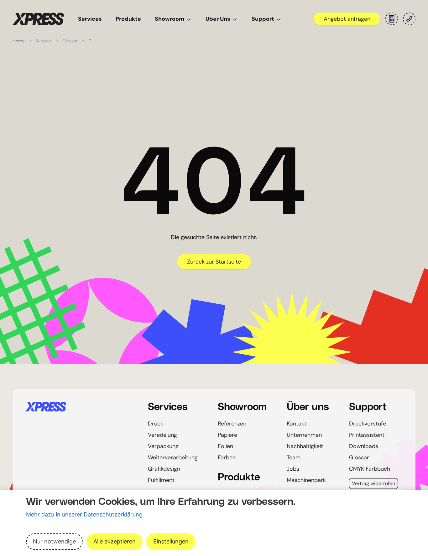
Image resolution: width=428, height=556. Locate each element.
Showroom (169, 19)
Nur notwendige (54, 541)
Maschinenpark (306, 480)
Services (90, 19)
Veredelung (162, 435)
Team (293, 457)
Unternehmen (304, 435)
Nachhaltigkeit (305, 446)
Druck (155, 423)
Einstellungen (171, 541)
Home (19, 41)
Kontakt (296, 423)
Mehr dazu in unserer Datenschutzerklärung (84, 514)
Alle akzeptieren (114, 541)
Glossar (359, 457)
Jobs (293, 469)
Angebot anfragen (347, 19)
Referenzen (232, 423)
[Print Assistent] (391, 19)
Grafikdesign (164, 469)
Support (263, 19)
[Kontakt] (409, 19)
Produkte (128, 19)
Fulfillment (161, 480)
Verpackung (163, 446)
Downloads (363, 446)
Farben (227, 457)
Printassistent (366, 435)
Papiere (227, 435)
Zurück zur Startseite (214, 261)
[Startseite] (79, 407)
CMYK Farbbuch (369, 469)
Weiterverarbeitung (173, 457)
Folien (225, 446)
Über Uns (218, 19)
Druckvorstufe (367, 423)
